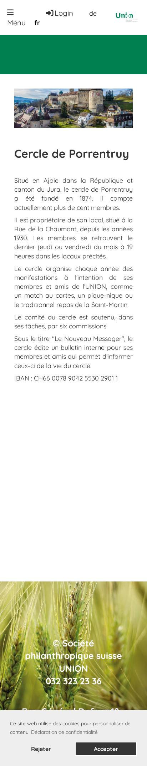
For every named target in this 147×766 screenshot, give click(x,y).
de (93, 13)
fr (37, 23)
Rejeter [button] (41, 748)
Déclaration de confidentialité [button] (64, 732)
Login (64, 12)
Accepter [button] (106, 748)
